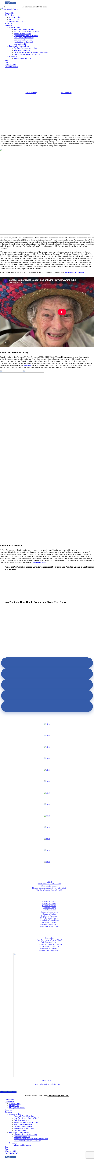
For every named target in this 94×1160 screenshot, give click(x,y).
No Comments (66, 93)
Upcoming (13, 1143)
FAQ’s (49, 882)
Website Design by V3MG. (58, 1096)
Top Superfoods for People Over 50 (49, 890)
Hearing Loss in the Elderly (49, 950)
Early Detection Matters (49, 942)
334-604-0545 (47, 1080)
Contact (7, 1149)
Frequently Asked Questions (24, 1116)
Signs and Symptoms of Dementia (49, 944)
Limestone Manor (49, 910)
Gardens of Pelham (49, 914)
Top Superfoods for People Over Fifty (27, 1141)
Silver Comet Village (49, 922)
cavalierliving (31, 92)
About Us (8, 1110)
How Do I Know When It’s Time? (49, 940)
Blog (6, 1147)
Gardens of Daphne (49, 904)
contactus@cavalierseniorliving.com (47, 1084)
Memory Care (14, 1106)
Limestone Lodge (49, 908)
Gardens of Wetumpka (49, 916)
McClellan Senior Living (49, 918)
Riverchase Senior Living (49, 926)
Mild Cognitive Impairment (49, 946)
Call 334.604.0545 (11, 1153)
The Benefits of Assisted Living (49, 884)
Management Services (17, 1108)
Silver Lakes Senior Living (49, 920)
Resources (8, 1112)
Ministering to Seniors (49, 886)
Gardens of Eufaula (49, 906)
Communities (9, 1100)
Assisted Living (15, 1104)
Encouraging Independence (19, 1133)
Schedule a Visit (10, 1151)
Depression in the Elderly (49, 948)
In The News (47, 81)
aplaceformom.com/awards (74, 272)
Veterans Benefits (20, 1130)
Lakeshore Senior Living (49, 924)
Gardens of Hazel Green (49, 912)
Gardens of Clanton (49, 902)
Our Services (9, 1102)
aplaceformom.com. (39, 562)
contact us (27, 365)
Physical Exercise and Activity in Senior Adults (49, 888)
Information (49, 938)
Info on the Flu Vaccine (22, 1145)
